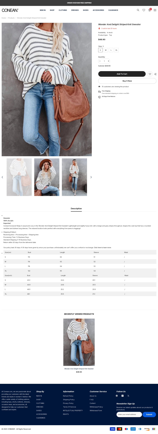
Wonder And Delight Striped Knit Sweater (79, 369)
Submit (149, 414)
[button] (2, 177)
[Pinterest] (116, 395)
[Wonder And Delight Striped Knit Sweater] (79, 342)
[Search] (138, 10)
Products (11, 18)
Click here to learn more (102, 247)
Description (76, 208)
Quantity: (101, 57)
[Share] (154, 74)
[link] (150, 74)
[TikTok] (122, 395)
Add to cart (122, 74)
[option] (47, 89)
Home (4, 18)
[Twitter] (128, 395)
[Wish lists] (144, 10)
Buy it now (127, 81)
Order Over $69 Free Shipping (79, 3)
